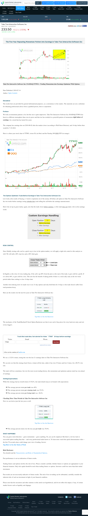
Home (4, 8)
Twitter (70, 497)
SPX (3, 17)
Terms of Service (72, 511)
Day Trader (18, 12)
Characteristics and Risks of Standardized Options (31, 453)
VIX (67, 17)
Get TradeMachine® (48, 3)
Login (37, 3)
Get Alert (56, 342)
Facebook (78, 497)
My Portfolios (11, 8)
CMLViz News (20, 8)
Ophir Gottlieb (12, 93)
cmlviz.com (22, 352)
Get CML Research (59, 3)
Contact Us (60, 497)
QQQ (46, 17)
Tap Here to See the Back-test (44, 317)
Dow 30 (25, 17)
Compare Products (82, 3)
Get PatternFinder (70, 3)
